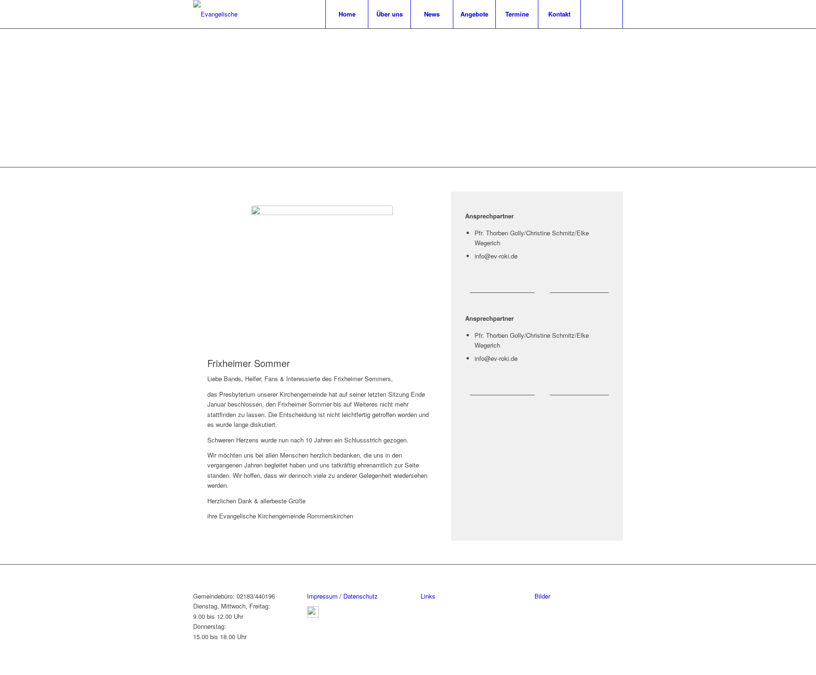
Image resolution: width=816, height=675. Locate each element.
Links (428, 596)
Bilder (542, 596)
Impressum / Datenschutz (342, 596)
